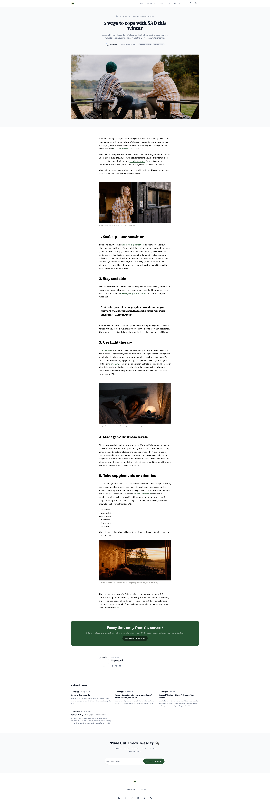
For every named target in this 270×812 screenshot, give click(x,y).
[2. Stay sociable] (98, 277)
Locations (163, 3)
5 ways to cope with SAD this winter (143, 16)
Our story (143, 790)
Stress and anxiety (158, 44)
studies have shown (142, 493)
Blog (141, 3)
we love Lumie (114, 363)
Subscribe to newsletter (154, 761)
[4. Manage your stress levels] (98, 436)
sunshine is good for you (133, 244)
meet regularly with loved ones (133, 293)
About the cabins (130, 790)
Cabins (149, 3)
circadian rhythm (137, 161)
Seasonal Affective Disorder (125, 148)
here (117, 607)
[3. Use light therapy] (98, 341)
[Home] (117, 16)
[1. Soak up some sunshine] (98, 235)
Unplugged (113, 44)
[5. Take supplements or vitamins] (98, 474)
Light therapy (105, 350)
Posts (125, 16)
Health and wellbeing (145, 44)
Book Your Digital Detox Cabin (135, 638)
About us (177, 3)
